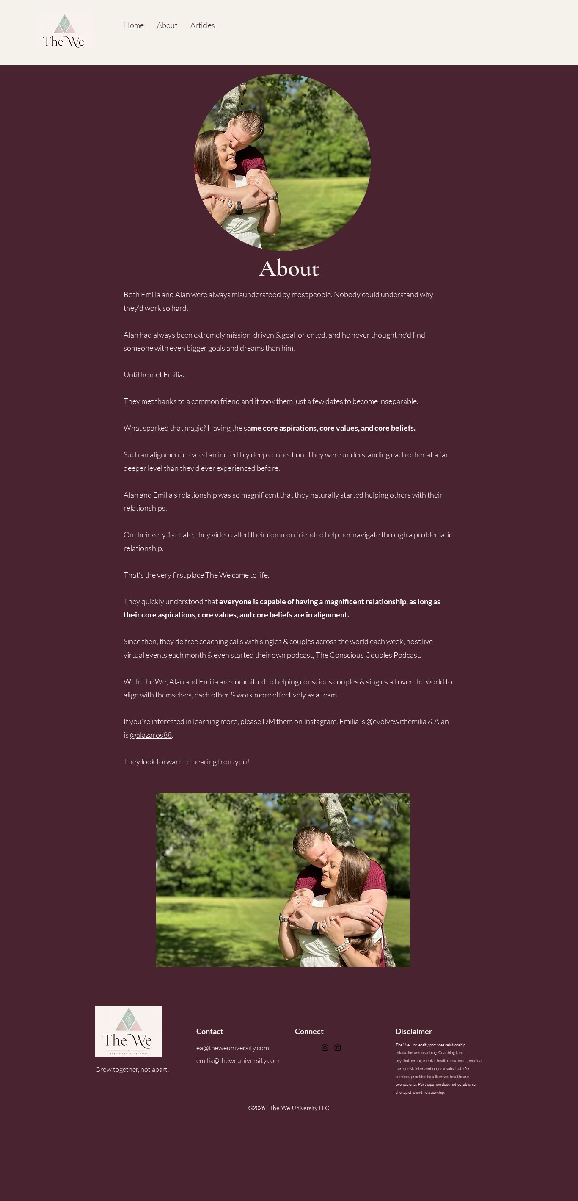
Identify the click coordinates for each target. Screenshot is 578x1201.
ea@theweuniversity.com (232, 1047)
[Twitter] (337, 1047)
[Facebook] (325, 1047)
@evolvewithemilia (396, 721)
